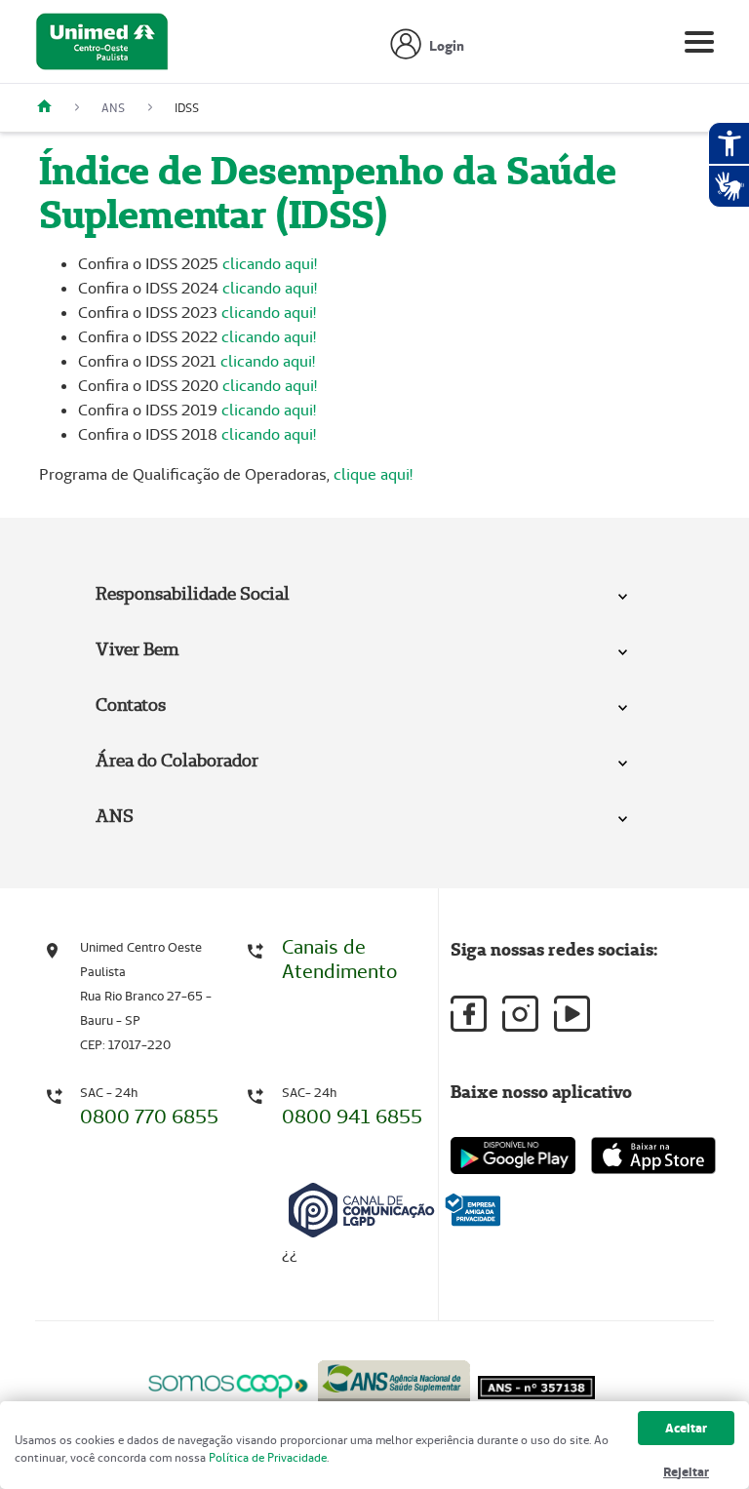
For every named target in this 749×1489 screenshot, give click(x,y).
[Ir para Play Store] (513, 1155)
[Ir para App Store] (653, 1155)
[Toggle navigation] (699, 45)
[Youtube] (572, 1014)
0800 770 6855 (149, 1116)
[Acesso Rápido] (51, 108)
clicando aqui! (269, 264)
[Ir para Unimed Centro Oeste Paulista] (102, 46)
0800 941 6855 (352, 1116)
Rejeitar (686, 1472)
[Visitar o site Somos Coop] (228, 1383)
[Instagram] (520, 1014)
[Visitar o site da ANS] (394, 1382)
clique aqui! (373, 474)
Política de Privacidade (268, 1457)
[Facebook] (469, 1014)
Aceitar (686, 1428)
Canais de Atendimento (339, 959)
